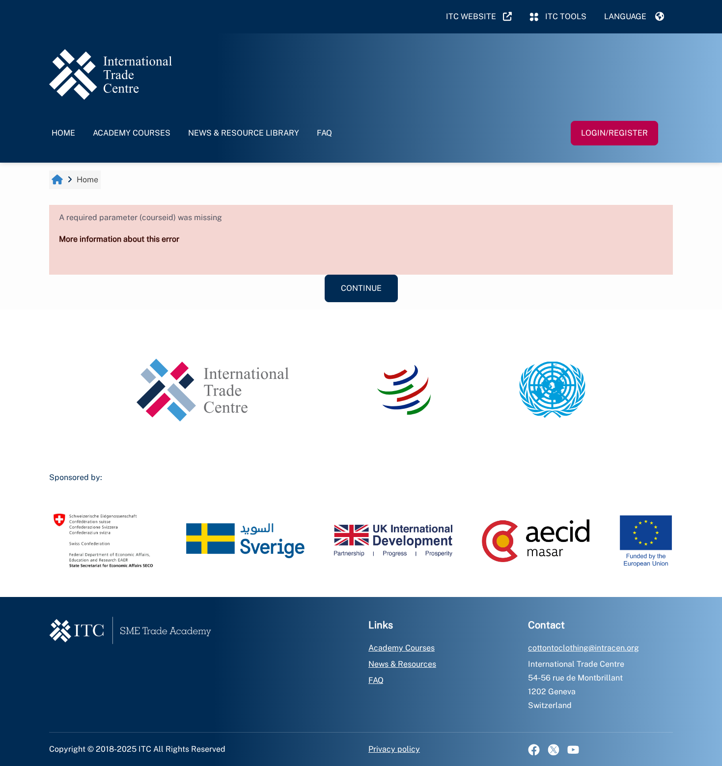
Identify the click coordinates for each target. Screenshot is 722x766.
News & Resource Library (243, 133)
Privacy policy (394, 749)
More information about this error (119, 239)
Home (63, 133)
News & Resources (402, 664)
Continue (361, 288)
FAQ (324, 133)
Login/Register (614, 133)
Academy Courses (131, 133)
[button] (634, 16)
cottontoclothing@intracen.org (583, 648)
